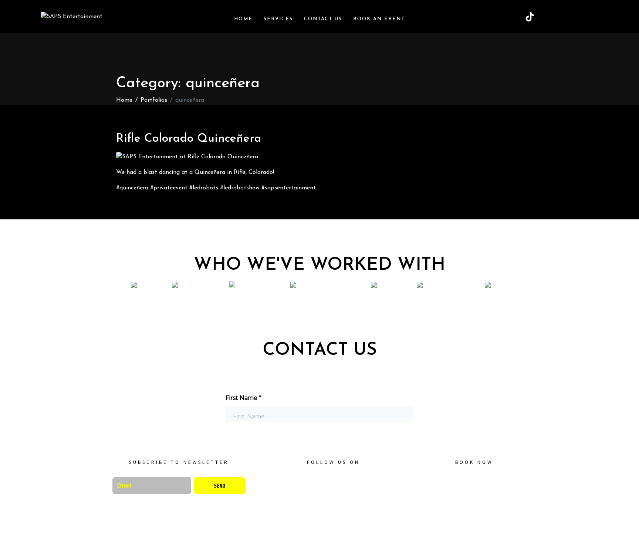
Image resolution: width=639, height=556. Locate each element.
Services (278, 19)
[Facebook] (548, 16)
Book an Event (379, 19)
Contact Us (323, 19)
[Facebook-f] (322, 482)
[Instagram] (567, 16)
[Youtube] (585, 16)
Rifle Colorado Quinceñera (188, 139)
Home (243, 19)
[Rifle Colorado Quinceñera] (187, 156)
